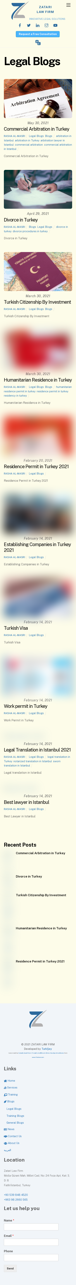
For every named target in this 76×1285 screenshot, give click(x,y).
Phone (8, 1251)
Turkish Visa (16, 628)
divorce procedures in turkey (30, 231)
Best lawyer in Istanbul (26, 802)
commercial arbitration (29, 144)
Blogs (48, 135)
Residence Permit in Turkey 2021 (36, 466)
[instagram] (46, 25)
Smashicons (60, 1053)
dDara (48, 1053)
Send (10, 1268)
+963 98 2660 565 (16, 1199)
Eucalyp (53, 1053)
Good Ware (27, 1053)
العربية (7, 1150)
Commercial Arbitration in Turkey (36, 129)
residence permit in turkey (52, 391)
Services (11, 1087)
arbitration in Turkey (27, 140)
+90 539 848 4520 (16, 1194)
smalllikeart (41, 1053)
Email (9, 1236)
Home (11, 1080)
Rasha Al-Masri (14, 136)
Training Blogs (15, 1115)
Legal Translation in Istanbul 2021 (37, 750)
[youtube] (55, 25)
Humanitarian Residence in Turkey (38, 380)
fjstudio (20, 1053)
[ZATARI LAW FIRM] (38, 1026)
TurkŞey (47, 1048)
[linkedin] (37, 25)
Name (9, 1220)
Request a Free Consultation (38, 34)
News (10, 1129)
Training (12, 1094)
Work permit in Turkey (26, 706)
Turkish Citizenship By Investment (37, 302)
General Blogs (15, 1122)
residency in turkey (15, 395)
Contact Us (14, 1136)
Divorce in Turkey (21, 220)
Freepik (34, 1053)
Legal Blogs (36, 135)
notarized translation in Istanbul (32, 761)
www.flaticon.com (38, 1057)
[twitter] (28, 25)
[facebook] (20, 25)
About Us (13, 1143)
